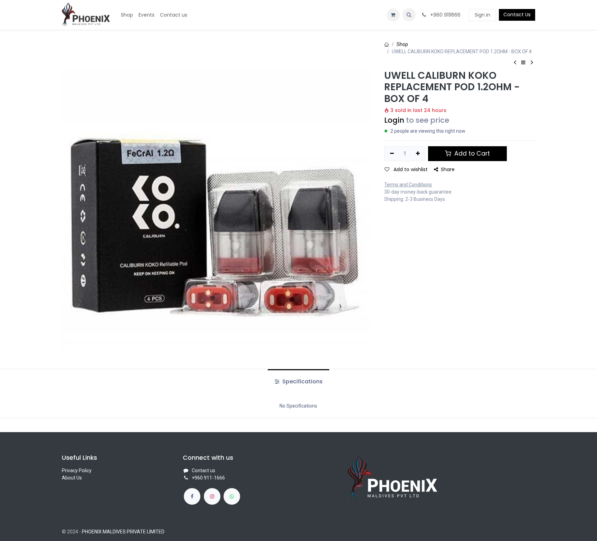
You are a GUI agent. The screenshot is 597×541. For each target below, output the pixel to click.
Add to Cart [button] (471, 153)
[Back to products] (523, 62)
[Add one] (417, 154)
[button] (409, 14)
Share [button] (448, 169)
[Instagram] (212, 496)
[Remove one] (392, 154)
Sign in (482, 14)
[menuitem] (127, 15)
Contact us (203, 470)
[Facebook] (192, 496)
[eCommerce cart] (393, 14)
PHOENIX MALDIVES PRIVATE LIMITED (123, 531)
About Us (72, 478)
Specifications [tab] (302, 381)
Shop (402, 44)
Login (394, 120)
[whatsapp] (232, 496)
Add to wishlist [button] (410, 169)
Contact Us (517, 14)
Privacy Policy (77, 470)
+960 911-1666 (208, 478)
